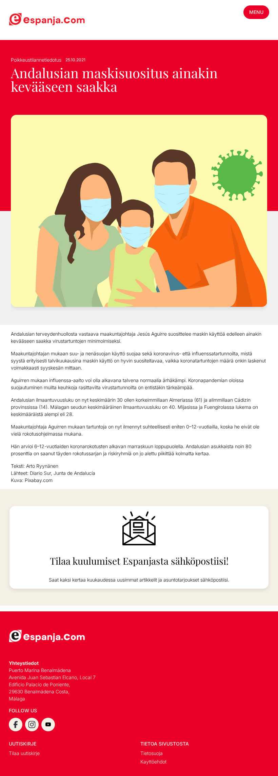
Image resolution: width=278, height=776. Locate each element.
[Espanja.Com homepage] (25, 20)
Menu (256, 12)
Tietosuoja (151, 753)
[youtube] (48, 724)
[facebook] (15, 724)
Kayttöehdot (153, 761)
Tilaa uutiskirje (24, 753)
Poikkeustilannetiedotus (36, 60)
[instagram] (32, 724)
